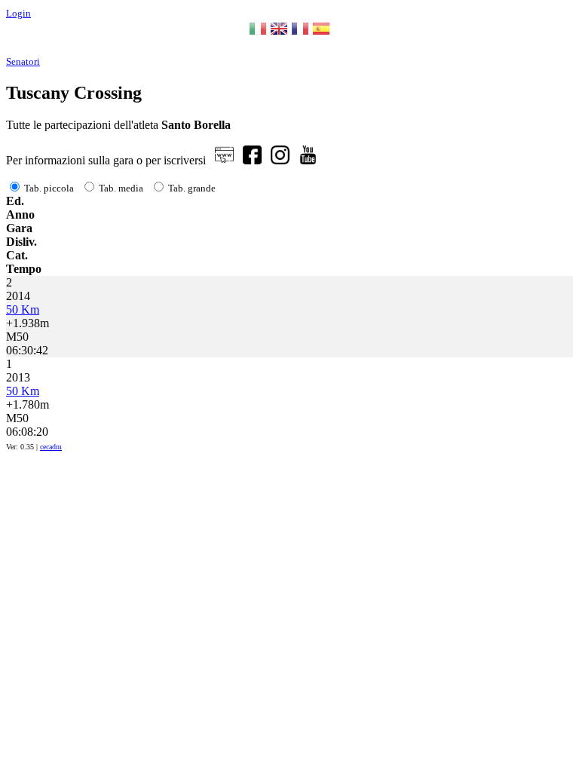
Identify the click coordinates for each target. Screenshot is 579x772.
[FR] (300, 33)
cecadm (51, 447)
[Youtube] (308, 160)
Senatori (23, 61)
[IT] (258, 33)
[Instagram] (280, 160)
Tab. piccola (49, 188)
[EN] (279, 33)
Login (18, 13)
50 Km (22, 309)
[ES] (321, 33)
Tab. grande (192, 188)
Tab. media (121, 188)
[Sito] (224, 160)
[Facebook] (252, 160)
